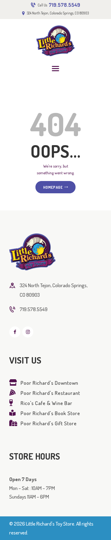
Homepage (53, 187)
